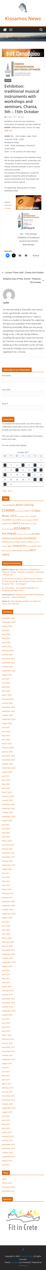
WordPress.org (8, 1191)
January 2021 (7, 897)
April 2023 (6, 788)
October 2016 (7, 1104)
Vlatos (34, 546)
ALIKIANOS (11, 505)
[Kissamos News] (5, 30)
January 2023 (7, 800)
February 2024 (8, 747)
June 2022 (6, 828)
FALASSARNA (16, 520)
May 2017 (6, 1075)
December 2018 (8, 998)
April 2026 (6, 642)
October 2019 (7, 958)
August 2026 (7, 626)
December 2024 (8, 707)
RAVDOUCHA (7, 542)
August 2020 (7, 918)
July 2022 (5, 824)
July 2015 (5, 1165)
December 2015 (8, 1144)
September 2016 (8, 1108)
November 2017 (8, 1051)
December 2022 (8, 804)
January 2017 (7, 1092)
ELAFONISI (32, 516)
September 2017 (8, 1059)
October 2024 (7, 715)
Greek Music (25, 523)
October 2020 (7, 909)
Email (5, 404)
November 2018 (8, 1003)
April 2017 (6, 1079)
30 (5, 484)
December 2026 (8, 618)
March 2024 (7, 743)
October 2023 (7, 764)
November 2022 (8, 808)
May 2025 (6, 687)
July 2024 (5, 727)
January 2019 (7, 994)
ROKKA (29, 542)
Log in (4, 1179)
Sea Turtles (36, 542)
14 (35, 470)
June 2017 (6, 1071)
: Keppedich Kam (7, 205)
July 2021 (5, 873)
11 (17, 470)
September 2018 (8, 1011)
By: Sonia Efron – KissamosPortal (15, 588)
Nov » (10, 491)
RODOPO (24, 542)
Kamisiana (5, 529)
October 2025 (7, 666)
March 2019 (7, 986)
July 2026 (5, 630)
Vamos (29, 546)
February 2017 (8, 1088)
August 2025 (7, 675)
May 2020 (6, 930)
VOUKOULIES (17, 550)
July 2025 (5, 679)
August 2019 (7, 966)
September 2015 (8, 1156)
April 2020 (6, 934)
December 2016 (8, 1096)
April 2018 (6, 1031)
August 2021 (7, 869)
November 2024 (8, 711)
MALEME (35, 533)
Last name (6, 389)
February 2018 (8, 1039)
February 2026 (8, 650)
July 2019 (5, 970)
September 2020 (8, 913)
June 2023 (6, 780)
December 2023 (8, 756)
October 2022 (7, 812)
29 (41, 479)
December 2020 (8, 901)
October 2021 (7, 861)
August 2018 (7, 1015)
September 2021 (8, 865)
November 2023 (8, 760)
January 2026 (7, 654)
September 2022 (8, 816)
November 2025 (8, 662)
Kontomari (20, 534)
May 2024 (6, 735)
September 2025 (8, 671)
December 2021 (8, 853)
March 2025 (7, 695)
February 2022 (8, 845)
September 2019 (8, 962)
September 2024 (8, 719)
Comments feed (8, 1187)
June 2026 (6, 634)
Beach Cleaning (24, 504)
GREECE (16, 523)
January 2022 (7, 849)
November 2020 (8, 905)
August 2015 (7, 1160)
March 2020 (7, 938)
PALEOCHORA (16, 538)
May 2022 (6, 832)
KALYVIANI (33, 524)
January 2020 (7, 946)
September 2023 (8, 768)
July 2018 (5, 1019)
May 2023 (6, 784)
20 (29, 475)
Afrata (4, 505)
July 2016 (5, 1116)
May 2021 (6, 881)
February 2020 (8, 942)
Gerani (36, 520)
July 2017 (5, 1067)
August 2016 (7, 1112)
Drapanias (20, 516)
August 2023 (7, 772)
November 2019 (8, 954)
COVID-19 (27, 511)
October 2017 (7, 1055)
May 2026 (6, 638)
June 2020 (6, 926)
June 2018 (6, 1023)
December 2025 (8, 658)
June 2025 (6, 683)
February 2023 (8, 796)
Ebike (27, 516)
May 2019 (6, 978)
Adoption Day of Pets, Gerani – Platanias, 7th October (22, 280)
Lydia (22, 117)
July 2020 (5, 922)
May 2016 (6, 1124)
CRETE (13, 516)
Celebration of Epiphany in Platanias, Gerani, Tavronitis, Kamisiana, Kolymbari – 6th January (23, 572)
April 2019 (6, 982)
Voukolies (8, 551)
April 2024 (6, 739)
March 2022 (7, 841)
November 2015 (8, 1148)
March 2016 (7, 1132)
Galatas (30, 520)
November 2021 (8, 857)
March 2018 (7, 1035)
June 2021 (6, 877)
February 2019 (8, 990)
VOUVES (26, 550)
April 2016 (6, 1128)
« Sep (4, 491)
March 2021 (7, 889)
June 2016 (6, 1120)
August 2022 (7, 820)
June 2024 (6, 731)
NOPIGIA (6, 538)
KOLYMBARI (9, 533)
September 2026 (8, 622)
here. (10, 130)
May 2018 (6, 1027)
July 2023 (5, 776)
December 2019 (8, 950)
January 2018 (7, 1043)
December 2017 (8, 1047)
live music (27, 534)
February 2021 (8, 893)
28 (35, 479)
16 (5, 475)
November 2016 (8, 1100)
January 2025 (7, 703)
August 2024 (7, 723)
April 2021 (6, 885)
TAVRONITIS (19, 545)
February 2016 (8, 1136)
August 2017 (7, 1063)
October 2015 (7, 1152)
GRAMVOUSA (7, 523)
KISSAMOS (22, 528)
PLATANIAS (29, 538)
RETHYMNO (16, 542)
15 (41, 470)
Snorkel (4, 546)
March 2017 (7, 1084)
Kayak (11, 529)
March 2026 (7, 646)
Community (19, 511)
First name (6, 375)
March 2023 (7, 792)
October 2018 (7, 1007)
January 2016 (7, 1140)
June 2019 (6, 974)
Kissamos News (23, 18)
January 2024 (7, 752)
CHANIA (8, 510)
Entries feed (7, 1183)
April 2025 (6, 691)
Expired (7, 80)
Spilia (9, 546)
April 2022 (6, 837)
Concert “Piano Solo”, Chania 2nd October (24, 272)
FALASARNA (7, 520)
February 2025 (8, 699)
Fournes (24, 520)
